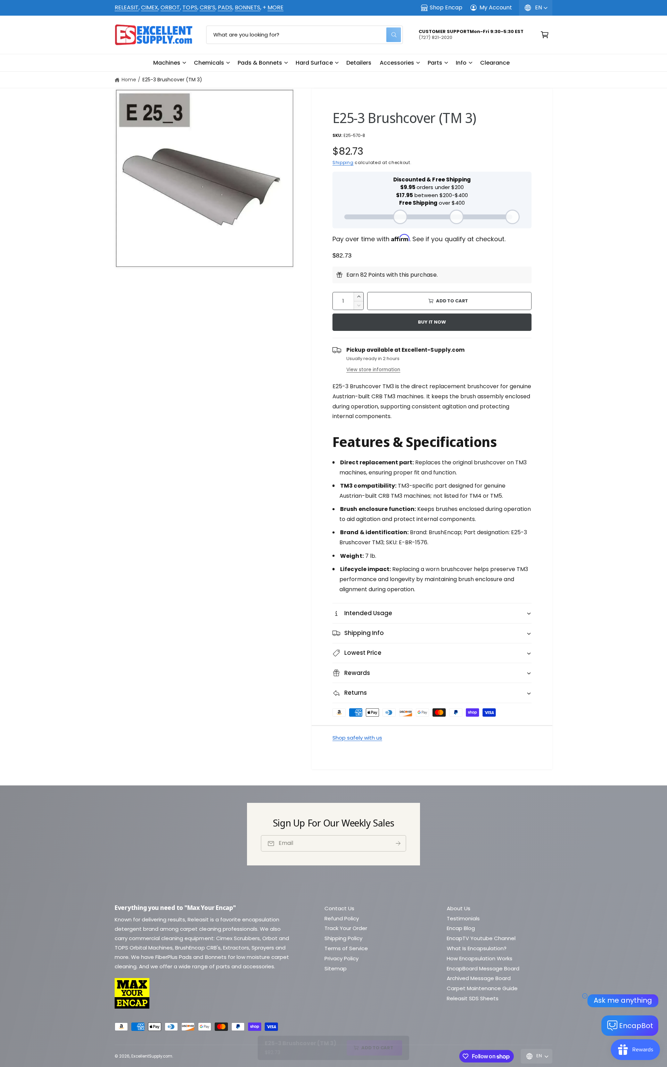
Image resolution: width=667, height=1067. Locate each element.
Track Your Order (345, 928)
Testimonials (463, 918)
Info (461, 63)
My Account (495, 7)
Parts (435, 63)
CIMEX (149, 7)
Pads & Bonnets (260, 63)
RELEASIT (127, 7)
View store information (373, 369)
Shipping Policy (343, 938)
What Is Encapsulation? (477, 948)
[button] (169, 63)
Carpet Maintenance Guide (482, 988)
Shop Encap (446, 7)
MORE (275, 7)
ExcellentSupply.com (151, 1056)
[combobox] (304, 35)
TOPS (189, 7)
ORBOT (170, 7)
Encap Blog (461, 928)
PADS (225, 7)
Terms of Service (346, 948)
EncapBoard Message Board (483, 968)
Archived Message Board (479, 978)
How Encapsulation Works (479, 958)
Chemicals (209, 63)
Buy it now (432, 322)
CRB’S (207, 7)
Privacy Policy (341, 958)
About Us (458, 908)
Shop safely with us (357, 737)
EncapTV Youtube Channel (481, 938)
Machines (166, 63)
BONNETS (247, 7)
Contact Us (339, 908)
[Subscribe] (398, 843)
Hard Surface (314, 63)
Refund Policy (341, 918)
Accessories (397, 63)
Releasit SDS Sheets (473, 998)
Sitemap (335, 968)
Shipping (343, 162)
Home (129, 79)
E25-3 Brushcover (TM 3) (172, 79)
